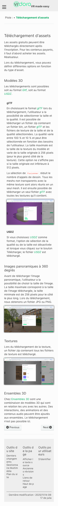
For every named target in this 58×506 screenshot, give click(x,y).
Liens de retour (27, 479)
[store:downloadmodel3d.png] (30, 212)
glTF (40, 108)
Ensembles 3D (20, 399)
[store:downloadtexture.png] (29, 371)
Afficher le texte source (28, 462)
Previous (14, 427)
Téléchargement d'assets (32, 17)
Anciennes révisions (28, 471)
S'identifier (44, 459)
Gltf (24, 90)
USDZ (7, 93)
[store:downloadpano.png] (29, 319)
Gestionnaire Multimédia (12, 468)
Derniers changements (11, 458)
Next (46, 427)
